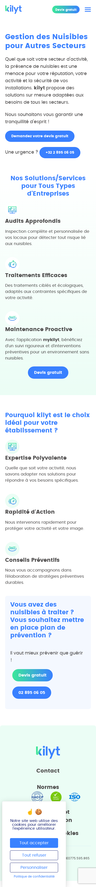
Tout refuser (34, 855)
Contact (48, 771)
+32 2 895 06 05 (60, 152)
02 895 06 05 (31, 693)
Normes (48, 787)
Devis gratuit (66, 9)
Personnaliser (34, 867)
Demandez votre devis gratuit (39, 136)
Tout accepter (34, 843)
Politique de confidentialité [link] (34, 876)
